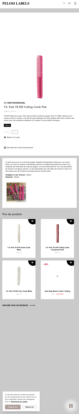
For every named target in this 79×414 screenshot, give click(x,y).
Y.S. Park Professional (14, 103)
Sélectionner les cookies (19, 401)
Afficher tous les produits (15, 305)
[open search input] (64, 3)
